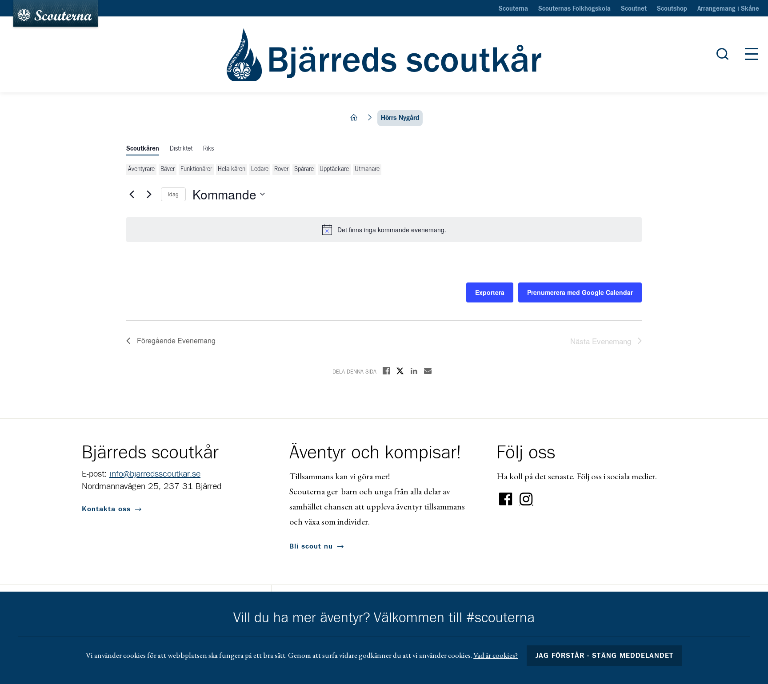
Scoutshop (672, 9)
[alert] (384, 229)
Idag (173, 194)
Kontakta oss (106, 509)
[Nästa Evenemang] (149, 194)
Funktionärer (196, 169)
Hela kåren (231, 169)
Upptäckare (334, 169)
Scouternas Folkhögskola (574, 9)
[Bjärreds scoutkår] (384, 54)
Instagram (526, 499)
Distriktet (181, 149)
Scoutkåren (142, 149)
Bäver (167, 169)
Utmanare (367, 169)
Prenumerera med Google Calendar (580, 292)
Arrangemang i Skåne (728, 9)
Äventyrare (141, 169)
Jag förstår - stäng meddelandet (604, 655)
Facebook (505, 499)
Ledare (259, 169)
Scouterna (513, 9)
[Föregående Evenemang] (131, 194)
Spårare (304, 169)
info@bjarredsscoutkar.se (154, 473)
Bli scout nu (311, 546)
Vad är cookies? (495, 655)
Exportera (489, 292)
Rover (281, 169)
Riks (208, 149)
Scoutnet (634, 9)
